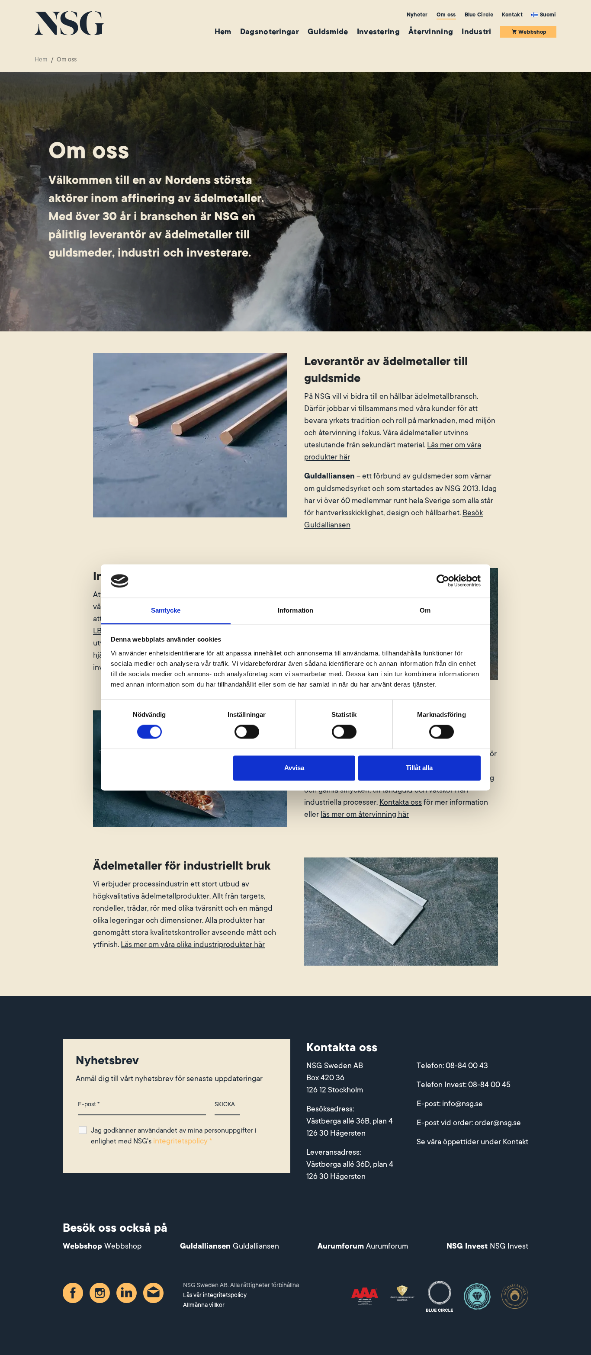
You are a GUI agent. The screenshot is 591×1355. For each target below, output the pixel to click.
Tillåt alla (419, 767)
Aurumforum (387, 1246)
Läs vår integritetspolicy (215, 1295)
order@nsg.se (498, 1122)
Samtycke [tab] (166, 610)
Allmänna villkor (204, 1305)
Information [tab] (295, 610)
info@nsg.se (462, 1103)
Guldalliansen (256, 1246)
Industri (476, 32)
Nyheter (417, 14)
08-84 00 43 (467, 1065)
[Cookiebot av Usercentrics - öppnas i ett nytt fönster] (443, 581)
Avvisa (294, 767)
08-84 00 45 (489, 1084)
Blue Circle (479, 14)
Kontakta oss (400, 802)
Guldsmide (328, 32)
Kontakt (512, 14)
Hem (223, 32)
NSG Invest (509, 1246)
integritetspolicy (180, 1141)
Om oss (446, 14)
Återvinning (430, 32)
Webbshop (532, 32)
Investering (378, 32)
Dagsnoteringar (269, 32)
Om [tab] (425, 610)
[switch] (246, 732)
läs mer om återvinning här (365, 814)
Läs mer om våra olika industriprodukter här (193, 944)
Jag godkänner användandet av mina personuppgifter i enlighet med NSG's (174, 1136)
